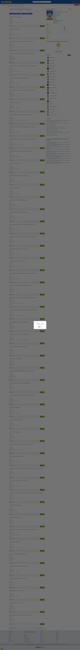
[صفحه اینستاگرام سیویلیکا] (41, 327)
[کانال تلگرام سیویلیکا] (39, 327)
